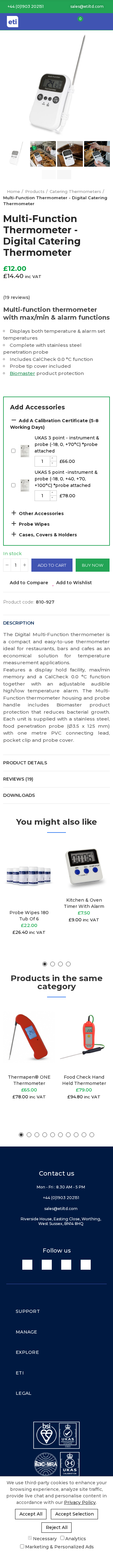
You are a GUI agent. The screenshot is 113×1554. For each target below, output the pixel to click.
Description (18, 623)
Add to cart (52, 565)
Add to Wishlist (74, 582)
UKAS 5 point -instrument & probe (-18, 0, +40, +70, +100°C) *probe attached (66, 478)
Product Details (25, 763)
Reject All (56, 1527)
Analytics (75, 1538)
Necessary (45, 1538)
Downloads (19, 795)
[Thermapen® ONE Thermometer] (29, 1037)
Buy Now (92, 565)
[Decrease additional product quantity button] (53, 464)
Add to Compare (29, 582)
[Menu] (105, 21)
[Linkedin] (27, 1265)
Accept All (30, 1514)
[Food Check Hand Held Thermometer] (84, 1037)
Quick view (39, 876)
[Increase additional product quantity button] (53, 459)
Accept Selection (74, 1514)
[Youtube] (66, 1265)
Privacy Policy (80, 1502)
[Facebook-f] (47, 1265)
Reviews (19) (18, 779)
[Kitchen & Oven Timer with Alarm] (84, 866)
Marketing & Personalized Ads (59, 1547)
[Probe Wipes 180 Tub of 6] (29, 873)
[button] (23, 6)
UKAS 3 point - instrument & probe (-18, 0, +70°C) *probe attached (67, 444)
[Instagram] (86, 1265)
